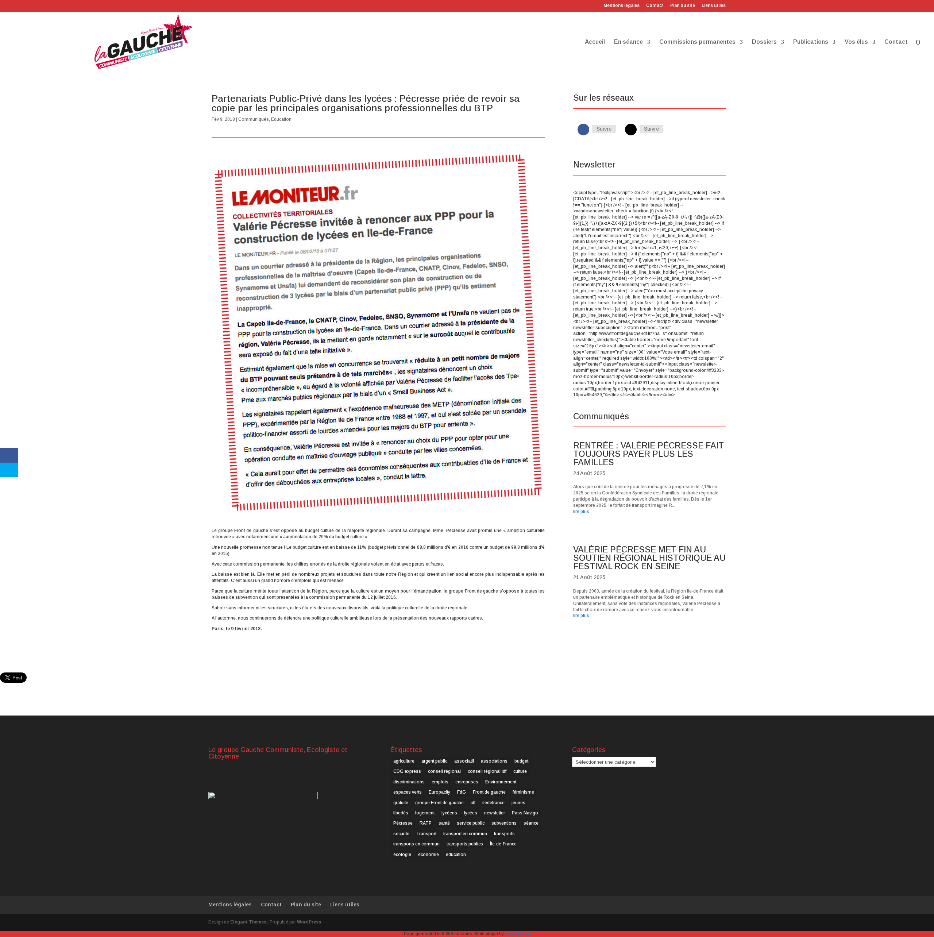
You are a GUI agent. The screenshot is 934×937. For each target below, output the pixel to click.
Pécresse (403, 823)
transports (504, 833)
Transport (426, 833)
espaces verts (407, 792)
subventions (504, 823)
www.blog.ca (517, 933)
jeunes (518, 802)
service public (471, 823)
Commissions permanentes (697, 42)
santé (444, 823)
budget (521, 761)
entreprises (466, 781)
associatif (464, 761)
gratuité (400, 802)
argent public (434, 761)
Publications (810, 42)
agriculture (403, 761)
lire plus (581, 511)
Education (281, 119)
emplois (440, 781)
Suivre (604, 129)
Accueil (595, 42)
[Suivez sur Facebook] (583, 129)
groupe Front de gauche (439, 802)
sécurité (401, 833)
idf (473, 802)
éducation (456, 854)
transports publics (465, 844)
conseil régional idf (487, 771)
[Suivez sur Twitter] (631, 129)
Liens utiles (714, 5)
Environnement (500, 781)
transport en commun (465, 833)
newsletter (494, 812)
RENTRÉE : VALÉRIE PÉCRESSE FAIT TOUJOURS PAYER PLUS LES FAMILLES (648, 454)
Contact (655, 5)
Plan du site (682, 5)
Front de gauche (489, 792)
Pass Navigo (525, 812)
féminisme (523, 792)
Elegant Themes (248, 922)
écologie (402, 854)
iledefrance (493, 802)
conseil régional (444, 771)
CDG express (407, 771)
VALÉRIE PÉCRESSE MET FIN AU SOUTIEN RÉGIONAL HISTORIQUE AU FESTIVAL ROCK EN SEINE (649, 558)
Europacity (439, 792)
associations (494, 761)
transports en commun (416, 844)
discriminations (409, 781)
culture (520, 771)
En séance (628, 42)
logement (425, 812)
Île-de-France (503, 844)
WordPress (309, 922)
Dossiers (764, 42)
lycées (470, 812)
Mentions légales (621, 5)
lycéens (449, 812)
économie (428, 854)
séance (531, 823)
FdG (461, 792)
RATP (426, 823)
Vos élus (856, 42)
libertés (400, 812)
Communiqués (253, 119)
